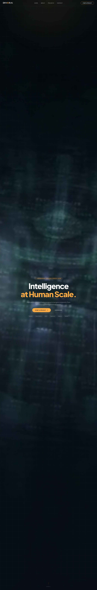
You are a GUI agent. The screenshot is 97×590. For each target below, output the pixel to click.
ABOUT (43, 3)
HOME (36, 3)
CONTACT (60, 3)
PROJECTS (51, 3)
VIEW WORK (58, 310)
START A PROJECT (87, 3)
